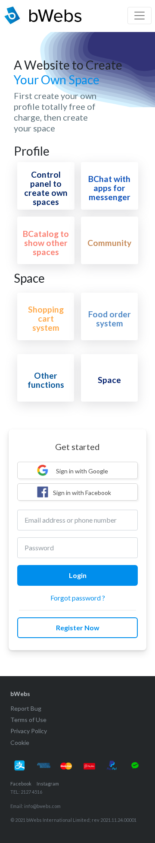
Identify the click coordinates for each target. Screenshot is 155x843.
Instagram (48, 783)
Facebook (20, 783)
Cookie (19, 742)
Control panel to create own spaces (46, 188)
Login (78, 575)
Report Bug (25, 708)
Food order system (109, 319)
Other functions (46, 380)
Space (109, 379)
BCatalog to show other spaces (46, 242)
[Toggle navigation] (139, 15)
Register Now (77, 627)
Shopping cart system (46, 318)
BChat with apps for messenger (109, 187)
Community (109, 242)
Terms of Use (28, 719)
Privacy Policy (28, 730)
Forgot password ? (77, 598)
